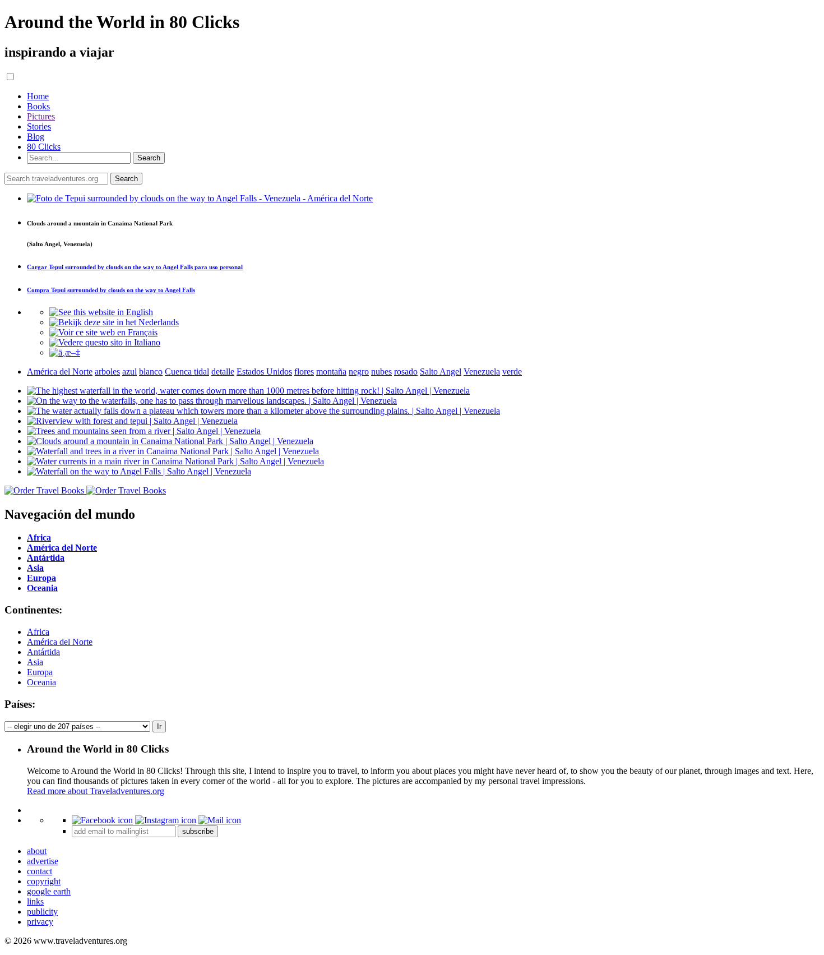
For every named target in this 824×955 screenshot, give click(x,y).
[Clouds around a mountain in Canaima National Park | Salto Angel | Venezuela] (170, 441)
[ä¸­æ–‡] (64, 352)
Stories (39, 126)
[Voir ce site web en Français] (103, 332)
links (35, 901)
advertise (42, 861)
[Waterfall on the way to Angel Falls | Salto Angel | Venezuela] (139, 471)
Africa (38, 631)
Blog (35, 136)
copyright (44, 881)
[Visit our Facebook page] (102, 820)
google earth (49, 891)
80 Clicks (44, 146)
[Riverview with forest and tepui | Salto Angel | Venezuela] (132, 421)
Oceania (41, 682)
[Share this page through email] (219, 820)
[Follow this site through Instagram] (165, 820)
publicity (42, 911)
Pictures (41, 116)
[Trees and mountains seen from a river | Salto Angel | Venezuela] (144, 431)
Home (38, 96)
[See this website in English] (101, 312)
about (37, 851)
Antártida (43, 652)
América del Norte (59, 642)
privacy (40, 921)
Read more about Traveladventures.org (95, 791)
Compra (111, 290)
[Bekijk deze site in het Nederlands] (114, 322)
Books (38, 106)
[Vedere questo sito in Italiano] (104, 342)
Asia (35, 662)
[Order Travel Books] (85, 490)
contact (39, 871)
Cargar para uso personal (135, 267)
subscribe (198, 831)
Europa (40, 672)
